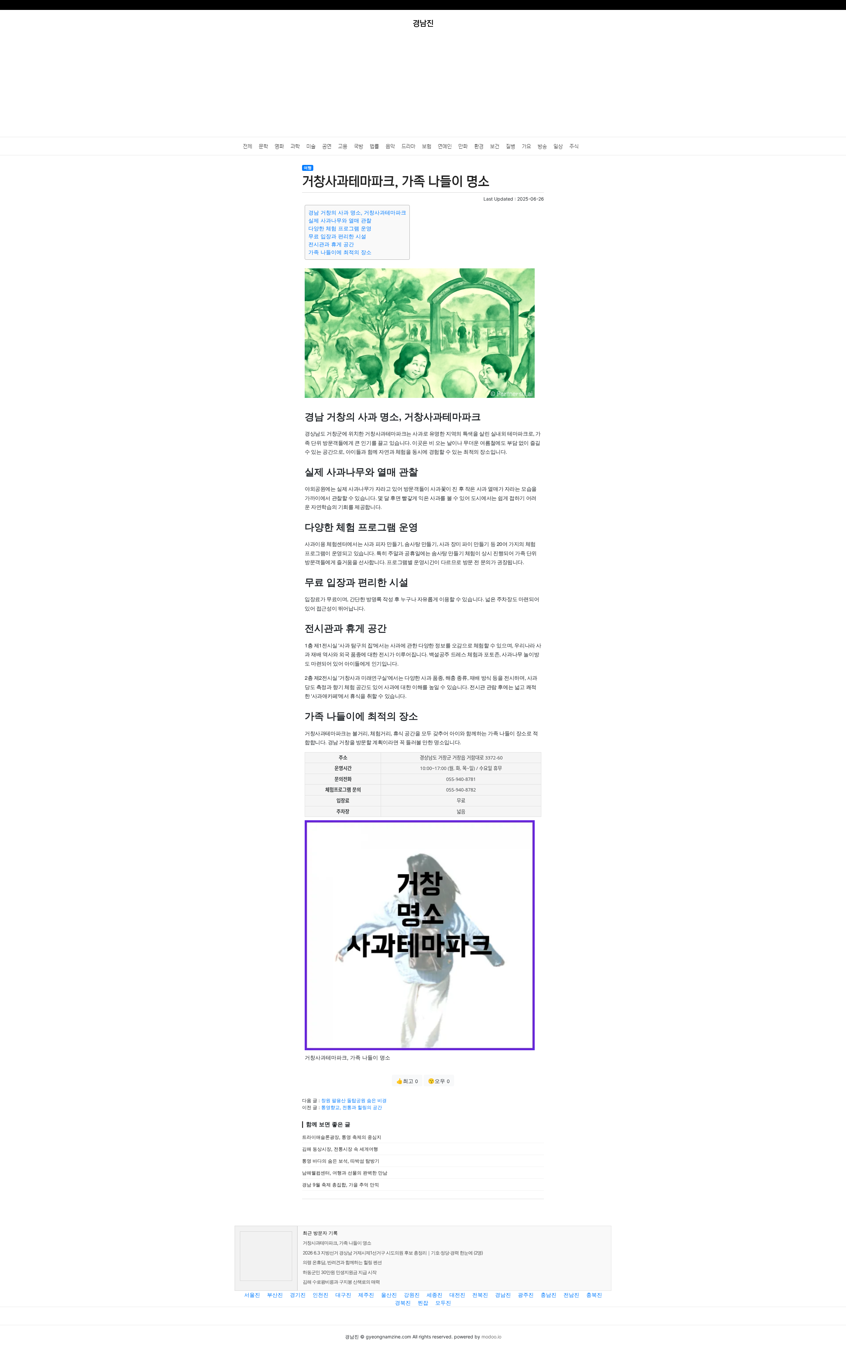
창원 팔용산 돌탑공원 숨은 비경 (354, 1100)
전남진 (571, 1294)
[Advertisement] (423, 87)
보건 (494, 146)
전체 (247, 146)
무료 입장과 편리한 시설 (337, 236)
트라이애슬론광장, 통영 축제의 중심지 (341, 1137)
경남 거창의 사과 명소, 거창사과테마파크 (357, 212)
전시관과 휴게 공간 (331, 244)
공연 (326, 146)
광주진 (526, 1294)
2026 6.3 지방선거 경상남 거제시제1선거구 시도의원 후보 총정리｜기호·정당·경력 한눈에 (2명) (393, 1252)
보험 (426, 146)
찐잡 (423, 1302)
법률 (374, 146)
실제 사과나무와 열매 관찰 (339, 220)
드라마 (408, 146)
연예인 (445, 146)
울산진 (389, 1294)
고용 (342, 146)
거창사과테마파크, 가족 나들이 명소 (337, 1243)
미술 (311, 146)
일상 (558, 146)
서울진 (252, 1294)
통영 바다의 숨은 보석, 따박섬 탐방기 (340, 1161)
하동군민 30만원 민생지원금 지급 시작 (339, 1272)
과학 (295, 146)
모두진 (443, 1302)
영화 (279, 146)
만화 (463, 146)
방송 (542, 146)
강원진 (412, 1294)
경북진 (403, 1302)
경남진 (503, 1294)
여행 (308, 167)
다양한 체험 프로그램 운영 (339, 228)
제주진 (366, 1294)
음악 (390, 146)
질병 (510, 146)
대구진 (343, 1294)
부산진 (275, 1294)
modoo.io (491, 1336)
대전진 (457, 1294)
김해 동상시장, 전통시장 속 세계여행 (340, 1149)
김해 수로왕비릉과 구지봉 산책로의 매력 (341, 1282)
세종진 (434, 1294)
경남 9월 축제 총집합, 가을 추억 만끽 (340, 1184)
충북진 (594, 1294)
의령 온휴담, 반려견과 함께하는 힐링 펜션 (342, 1262)
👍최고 (407, 1081)
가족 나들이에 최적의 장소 (339, 252)
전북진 (480, 1294)
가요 (526, 146)
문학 (263, 146)
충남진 (549, 1294)
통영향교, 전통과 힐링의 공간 (351, 1107)
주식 (574, 146)
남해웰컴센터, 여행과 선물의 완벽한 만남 (344, 1172)
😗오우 (439, 1081)
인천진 (320, 1294)
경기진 (298, 1294)
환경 (478, 146)
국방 (358, 146)
